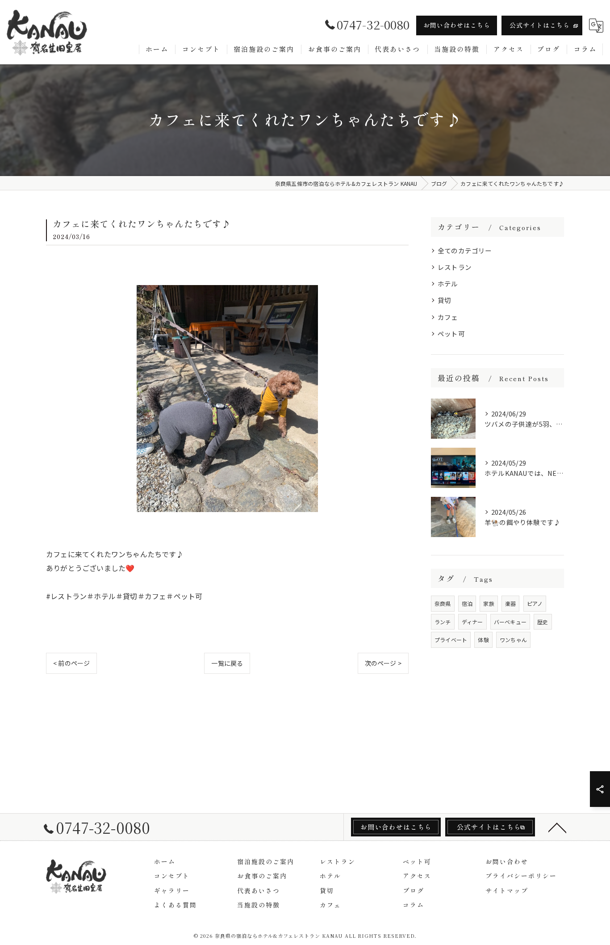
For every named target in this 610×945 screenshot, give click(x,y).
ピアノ (535, 603)
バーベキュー (510, 622)
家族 (488, 603)
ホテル (448, 283)
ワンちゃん (513, 639)
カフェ (448, 317)
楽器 (510, 603)
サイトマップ (506, 890)
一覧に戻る (227, 663)
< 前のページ (71, 663)
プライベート (451, 639)
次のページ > (383, 663)
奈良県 (443, 603)
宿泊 (467, 603)
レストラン (455, 267)
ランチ (443, 622)
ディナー (472, 622)
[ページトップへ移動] (557, 827)
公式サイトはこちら (540, 25)
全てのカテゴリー (465, 250)
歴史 (542, 622)
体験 (483, 639)
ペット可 (451, 333)
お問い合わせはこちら (456, 25)
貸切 (444, 300)
